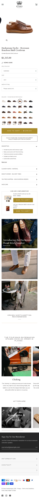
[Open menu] (5, 4)
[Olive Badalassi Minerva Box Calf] (26, 112)
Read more (4, 162)
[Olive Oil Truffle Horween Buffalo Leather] (9, 118)
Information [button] (9, 459)
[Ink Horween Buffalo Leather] (15, 107)
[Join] (34, 447)
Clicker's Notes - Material (10, 169)
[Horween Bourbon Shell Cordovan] (20, 101)
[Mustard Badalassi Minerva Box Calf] (20, 112)
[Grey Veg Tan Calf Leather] (26, 101)
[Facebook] (2, 495)
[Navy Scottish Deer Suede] (4, 107)
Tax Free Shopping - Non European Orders (15, 179)
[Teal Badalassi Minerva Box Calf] (31, 112)
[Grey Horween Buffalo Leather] (9, 112)
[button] (19, 470)
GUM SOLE (6, 71)
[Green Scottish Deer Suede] (26, 123)
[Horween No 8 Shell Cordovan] (15, 101)
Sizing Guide (8, 62)
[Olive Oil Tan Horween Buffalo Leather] (4, 118)
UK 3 (5, 79)
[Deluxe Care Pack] (4, 123)
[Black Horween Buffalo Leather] (26, 107)
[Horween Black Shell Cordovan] (31, 101)
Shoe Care (5, 184)
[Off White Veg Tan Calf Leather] (4, 101)
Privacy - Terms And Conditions (25, 488)
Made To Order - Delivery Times (11, 174)
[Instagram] (6, 495)
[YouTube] (10, 495)
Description (5, 146)
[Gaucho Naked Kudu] (31, 118)
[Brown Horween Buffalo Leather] (20, 107)
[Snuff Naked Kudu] (26, 118)
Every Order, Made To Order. (9, 490)
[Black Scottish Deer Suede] (31, 107)
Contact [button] (7, 465)
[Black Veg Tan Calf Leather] (9, 101)
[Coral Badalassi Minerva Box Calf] (15, 112)
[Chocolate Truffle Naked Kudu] (20, 118)
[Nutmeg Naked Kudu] (15, 118)
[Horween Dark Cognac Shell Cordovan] (9, 107)
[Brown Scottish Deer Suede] (4, 112)
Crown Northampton (8, 488)
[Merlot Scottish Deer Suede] (31, 123)
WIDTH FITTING (6, 84)
